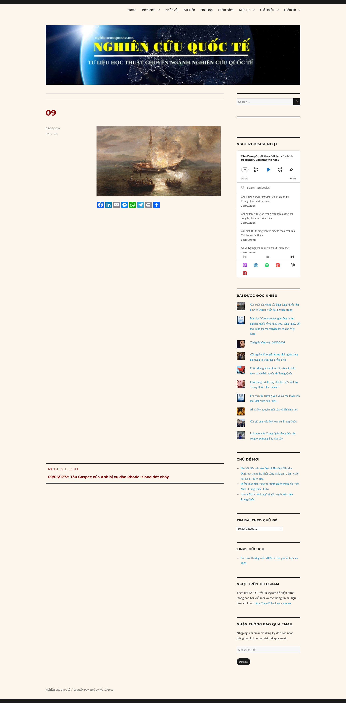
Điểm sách (225, 10)
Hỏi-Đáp (207, 10)
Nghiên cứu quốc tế (58, 689)
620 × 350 (52, 134)
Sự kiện (189, 10)
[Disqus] (135, 287)
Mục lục (244, 10)
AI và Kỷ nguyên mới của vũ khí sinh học (265, 247)
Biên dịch (148, 10)
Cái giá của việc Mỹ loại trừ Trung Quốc (273, 421)
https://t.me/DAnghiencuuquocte (273, 603)
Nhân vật (171, 10)
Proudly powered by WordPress (93, 689)
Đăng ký (243, 661)
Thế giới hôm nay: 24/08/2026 (267, 342)
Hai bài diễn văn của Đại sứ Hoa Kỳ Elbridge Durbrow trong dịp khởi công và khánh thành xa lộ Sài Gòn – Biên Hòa (270, 473)
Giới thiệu (267, 10)
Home (132, 10)
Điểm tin (290, 10)
